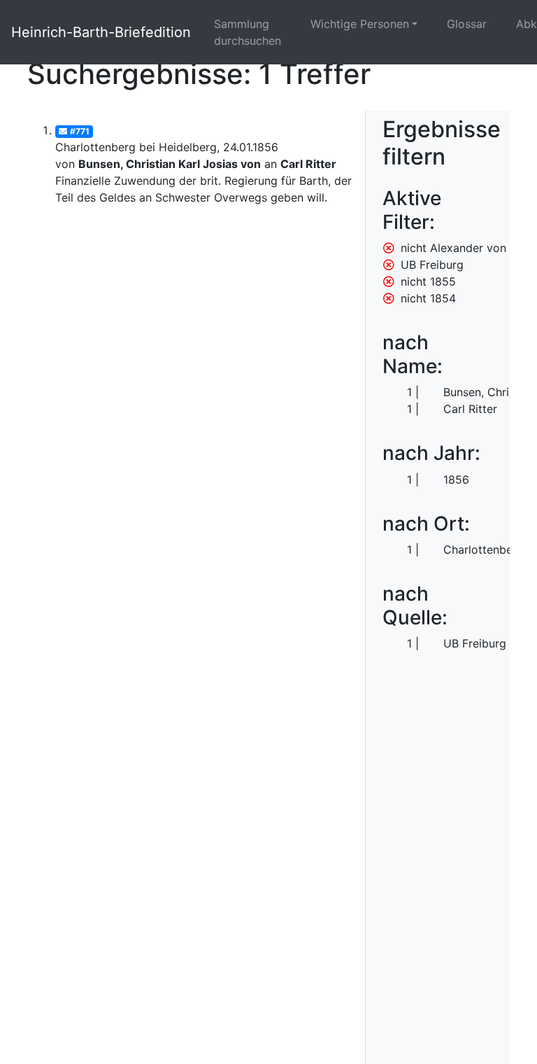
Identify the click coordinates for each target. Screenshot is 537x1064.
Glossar (467, 24)
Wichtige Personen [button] (359, 24)
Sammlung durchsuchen (247, 32)
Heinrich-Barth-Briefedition (101, 32)
